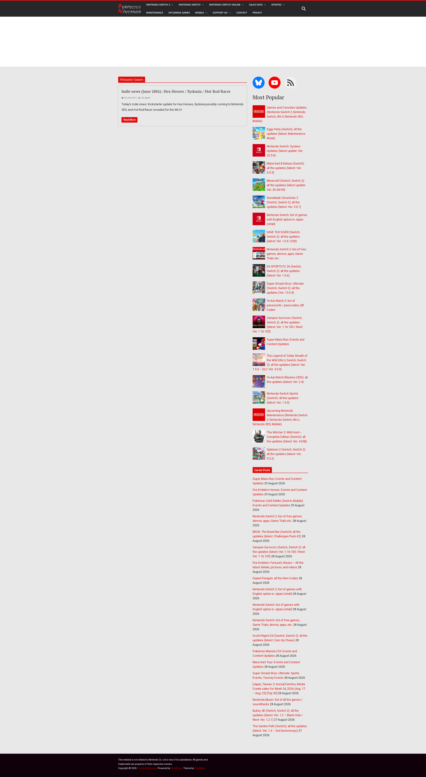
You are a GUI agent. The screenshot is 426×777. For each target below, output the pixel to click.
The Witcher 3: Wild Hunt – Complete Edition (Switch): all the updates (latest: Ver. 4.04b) (287, 437)
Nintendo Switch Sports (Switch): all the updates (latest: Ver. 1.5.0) (283, 398)
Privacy (257, 12)
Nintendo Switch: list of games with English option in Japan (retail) (287, 219)
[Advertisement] (213, 41)
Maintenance (154, 12)
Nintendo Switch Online (224, 4)
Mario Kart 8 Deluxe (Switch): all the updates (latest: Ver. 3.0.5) (286, 168)
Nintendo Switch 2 (158, 4)
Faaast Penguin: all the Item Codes (275, 578)
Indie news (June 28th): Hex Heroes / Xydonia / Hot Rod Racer (175, 91)
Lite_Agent (145, 98)
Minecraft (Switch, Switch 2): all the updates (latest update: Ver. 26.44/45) (286, 185)
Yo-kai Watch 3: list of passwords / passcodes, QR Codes (285, 305)
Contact (241, 12)
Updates (276, 4)
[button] (171, 4)
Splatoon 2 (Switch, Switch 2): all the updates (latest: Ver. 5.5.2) (286, 454)
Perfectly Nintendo (147, 768)
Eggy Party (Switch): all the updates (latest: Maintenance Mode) (286, 133)
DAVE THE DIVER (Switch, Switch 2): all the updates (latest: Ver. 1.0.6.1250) (283, 236)
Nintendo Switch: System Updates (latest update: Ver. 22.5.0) (285, 151)
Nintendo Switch (190, 4)
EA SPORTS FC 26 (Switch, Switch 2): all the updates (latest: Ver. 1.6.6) (284, 271)
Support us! (220, 12)
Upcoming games (179, 12)
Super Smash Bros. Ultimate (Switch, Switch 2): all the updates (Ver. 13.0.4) (285, 288)
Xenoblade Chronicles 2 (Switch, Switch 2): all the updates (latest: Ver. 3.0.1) (284, 202)
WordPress (176, 768)
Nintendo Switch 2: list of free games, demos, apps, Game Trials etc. (286, 254)
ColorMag (199, 768)
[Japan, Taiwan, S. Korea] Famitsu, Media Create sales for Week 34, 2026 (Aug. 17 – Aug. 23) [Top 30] (279, 688)
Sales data (256, 4)
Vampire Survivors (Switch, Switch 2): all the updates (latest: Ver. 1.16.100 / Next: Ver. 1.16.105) (279, 551)
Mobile (199, 12)
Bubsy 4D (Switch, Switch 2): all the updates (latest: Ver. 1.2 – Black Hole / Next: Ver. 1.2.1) (278, 715)
